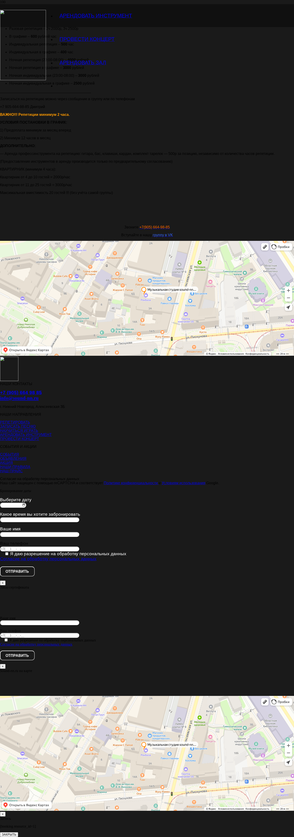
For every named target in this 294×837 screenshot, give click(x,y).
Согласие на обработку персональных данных (48, 558)
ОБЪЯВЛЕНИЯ (13, 459)
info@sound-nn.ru (19, 398)
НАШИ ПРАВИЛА (15, 467)
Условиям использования (183, 483)
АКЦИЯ (6, 463)
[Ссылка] (23, 79)
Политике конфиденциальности (131, 483)
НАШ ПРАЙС (11, 471)
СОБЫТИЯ (9, 454)
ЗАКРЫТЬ (9, 834)
